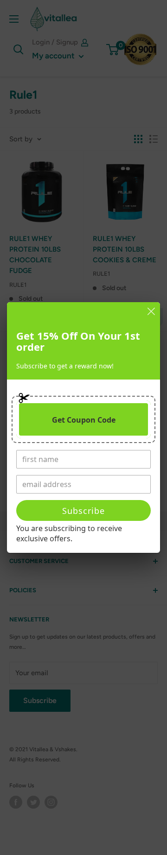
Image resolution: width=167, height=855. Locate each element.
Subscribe (83, 510)
